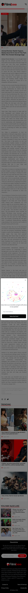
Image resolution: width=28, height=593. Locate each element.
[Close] (25, 280)
